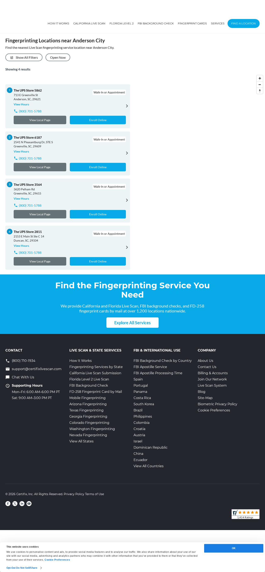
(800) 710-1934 (23, 361)
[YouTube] (28, 503)
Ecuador (140, 460)
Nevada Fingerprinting (88, 435)
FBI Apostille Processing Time (158, 373)
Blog (201, 392)
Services (217, 23)
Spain (138, 379)
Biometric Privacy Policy (217, 404)
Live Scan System (212, 385)
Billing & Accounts (213, 373)
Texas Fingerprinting (86, 410)
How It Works (58, 23)
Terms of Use (94, 494)
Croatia (139, 429)
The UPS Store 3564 (28, 184)
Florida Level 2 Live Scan (89, 379)
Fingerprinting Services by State (96, 367)
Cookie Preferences (214, 410)
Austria (139, 435)
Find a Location (243, 23)
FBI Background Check (156, 23)
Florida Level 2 (122, 23)
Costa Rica (142, 398)
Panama (140, 392)
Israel (138, 441)
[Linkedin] (21, 503)
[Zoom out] (260, 84)
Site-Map (205, 398)
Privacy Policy (74, 494)
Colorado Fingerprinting (89, 423)
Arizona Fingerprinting (88, 404)
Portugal (141, 385)
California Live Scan (89, 23)
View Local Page (39, 120)
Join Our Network (212, 379)
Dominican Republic (150, 447)
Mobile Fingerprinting (87, 398)
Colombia (141, 423)
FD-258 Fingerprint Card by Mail (95, 392)
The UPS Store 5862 (28, 90)
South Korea (144, 404)
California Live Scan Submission (95, 373)
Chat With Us (23, 377)
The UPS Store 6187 (28, 137)
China (138, 454)
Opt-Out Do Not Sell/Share (21, 567)
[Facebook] (7, 503)
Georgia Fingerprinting (88, 416)
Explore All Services (132, 322)
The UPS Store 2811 (28, 232)
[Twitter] (14, 503)
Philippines (143, 416)
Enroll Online (97, 120)
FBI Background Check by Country (163, 361)
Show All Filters (27, 57)
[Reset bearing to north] (260, 91)
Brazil (138, 410)
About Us (205, 361)
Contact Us (207, 367)
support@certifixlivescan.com (36, 369)
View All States (81, 441)
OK (234, 548)
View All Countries (149, 466)
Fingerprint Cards (192, 23)
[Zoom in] (260, 78)
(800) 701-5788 (30, 111)
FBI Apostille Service (150, 367)
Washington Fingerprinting (92, 429)
